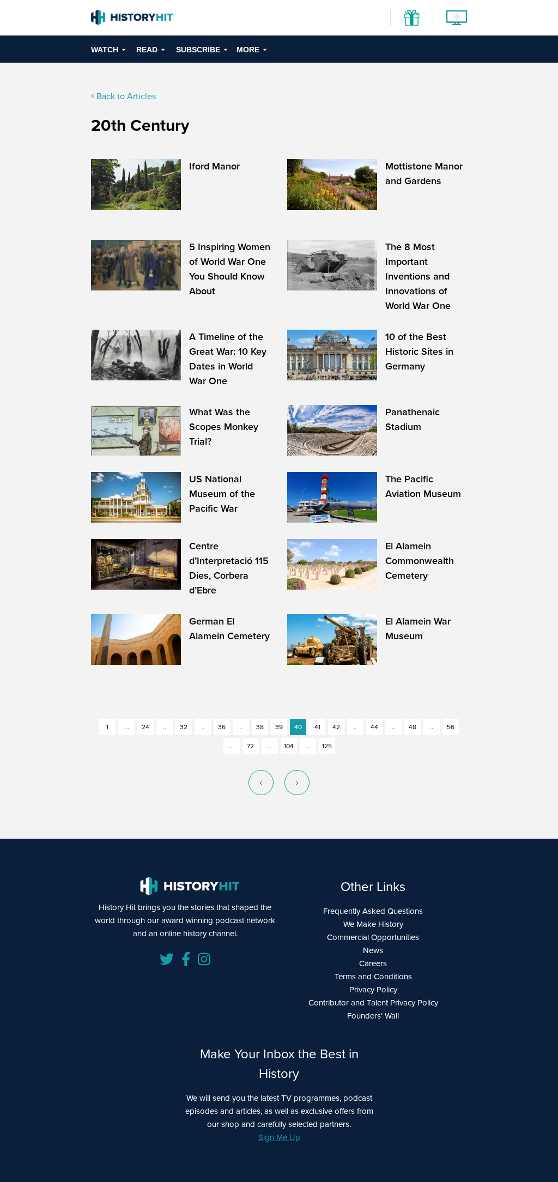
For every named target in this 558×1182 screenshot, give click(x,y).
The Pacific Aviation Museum (423, 486)
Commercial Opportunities (373, 937)
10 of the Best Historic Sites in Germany (419, 351)
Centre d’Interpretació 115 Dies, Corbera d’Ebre (229, 568)
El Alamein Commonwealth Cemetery (419, 561)
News (373, 950)
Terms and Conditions (373, 977)
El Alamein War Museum (418, 628)
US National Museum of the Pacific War (222, 494)
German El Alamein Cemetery (229, 628)
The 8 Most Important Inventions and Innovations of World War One (418, 276)
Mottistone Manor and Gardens (424, 173)
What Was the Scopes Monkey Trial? (223, 426)
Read (146, 49)
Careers (373, 963)
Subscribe (198, 49)
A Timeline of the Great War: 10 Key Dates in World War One (227, 359)
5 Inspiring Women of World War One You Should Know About (229, 269)
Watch (104, 49)
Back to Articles (125, 96)
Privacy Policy (373, 990)
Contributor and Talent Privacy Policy (373, 1003)
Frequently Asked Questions (373, 911)
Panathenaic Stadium (412, 419)
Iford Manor (214, 166)
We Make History (373, 924)
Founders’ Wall (373, 1016)
